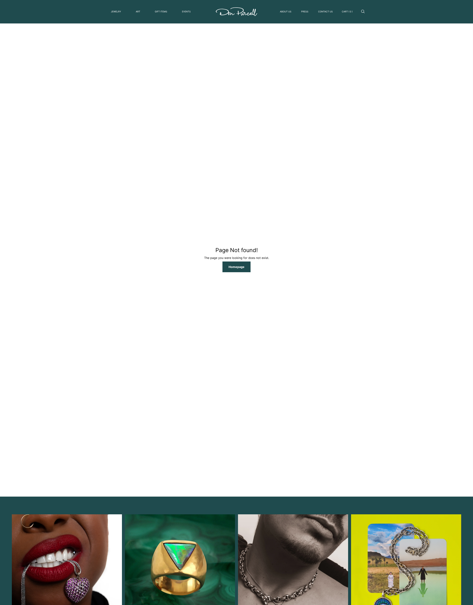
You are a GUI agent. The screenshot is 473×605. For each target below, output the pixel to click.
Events (186, 11)
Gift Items (161, 11)
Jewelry (116, 11)
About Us (285, 11)
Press (304, 11)
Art (138, 11)
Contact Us (325, 11)
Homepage (236, 267)
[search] (363, 11)
